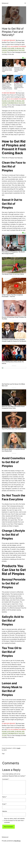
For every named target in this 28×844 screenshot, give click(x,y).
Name (4, 797)
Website (4, 811)
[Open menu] (25, 3)
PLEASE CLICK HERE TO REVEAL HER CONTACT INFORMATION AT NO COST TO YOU (13, 50)
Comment (5, 779)
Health (18, 748)
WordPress (17, 841)
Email (4, 804)
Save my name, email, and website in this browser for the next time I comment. (14, 820)
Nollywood (5, 3)
